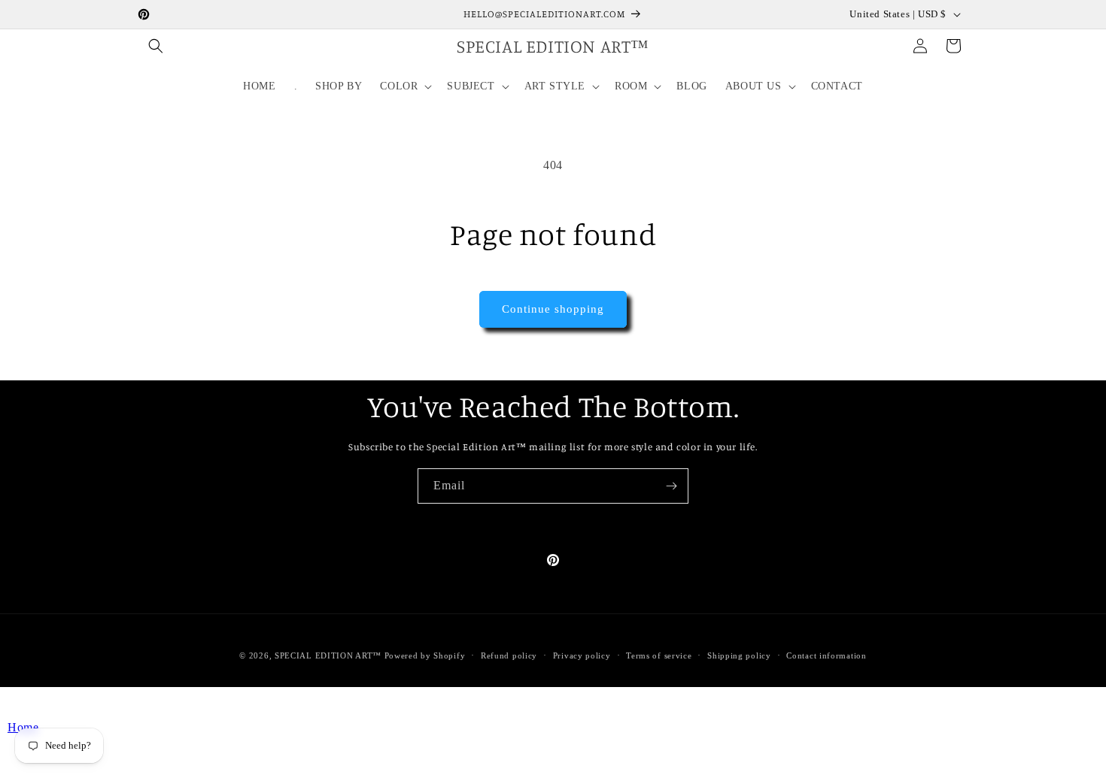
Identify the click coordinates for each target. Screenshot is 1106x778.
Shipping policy (739, 655)
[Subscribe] (671, 486)
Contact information (826, 655)
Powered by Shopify (425, 655)
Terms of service (658, 655)
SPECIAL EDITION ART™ (328, 655)
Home (23, 727)
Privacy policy (582, 655)
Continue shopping (553, 309)
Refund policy (509, 655)
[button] (155, 45)
